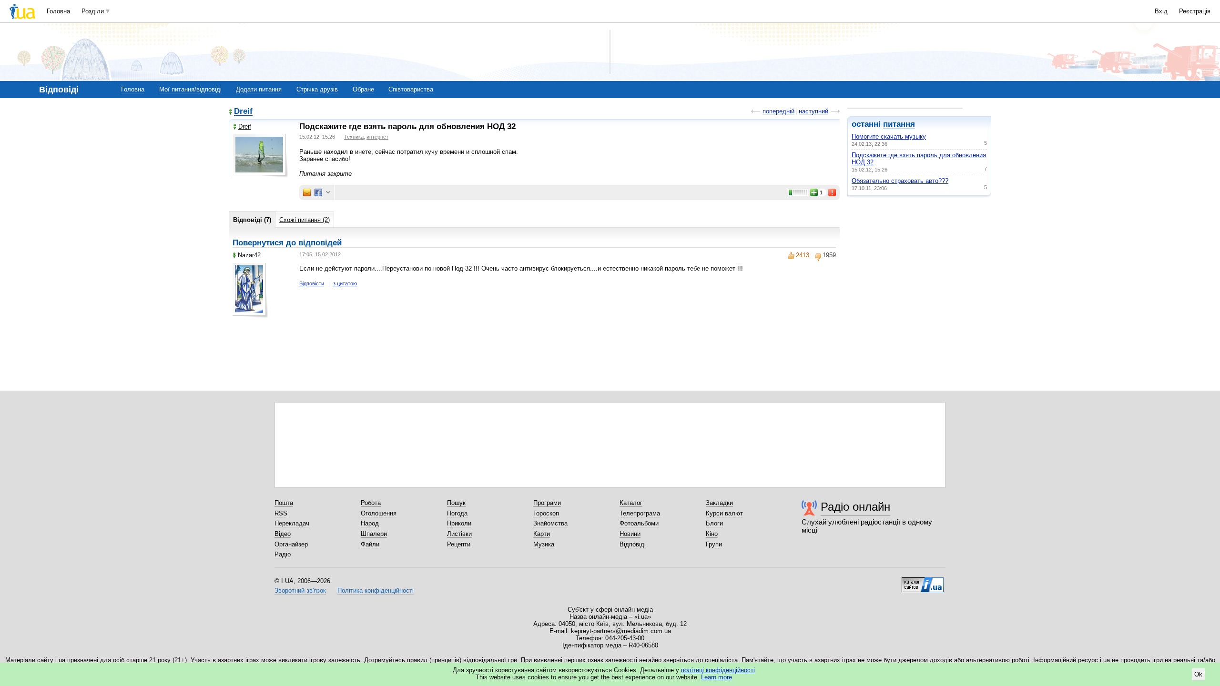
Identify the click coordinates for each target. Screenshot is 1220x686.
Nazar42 (249, 255)
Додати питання (259, 89)
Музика (543, 544)
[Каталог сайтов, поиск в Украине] (923, 581)
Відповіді (633, 544)
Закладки (719, 502)
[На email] (307, 192)
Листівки (459, 533)
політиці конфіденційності (718, 670)
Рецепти (458, 544)
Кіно (712, 533)
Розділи (92, 11)
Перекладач (291, 523)
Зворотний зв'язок (300, 590)
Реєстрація (1194, 11)
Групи (714, 544)
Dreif (243, 112)
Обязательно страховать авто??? (900, 180)
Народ (370, 523)
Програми (547, 502)
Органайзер (291, 544)
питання (899, 124)
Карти (541, 533)
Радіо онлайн (855, 506)
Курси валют (724, 513)
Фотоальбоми (639, 523)
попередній (778, 111)
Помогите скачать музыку (889, 136)
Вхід (1161, 11)
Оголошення (378, 513)
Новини (630, 533)
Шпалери (374, 533)
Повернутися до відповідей (287, 242)
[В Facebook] (318, 192)
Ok (1198, 674)
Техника (354, 137)
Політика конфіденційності (375, 590)
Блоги (714, 523)
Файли (370, 544)
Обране (363, 89)
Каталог (631, 502)
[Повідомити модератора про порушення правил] (832, 192)
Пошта (283, 502)
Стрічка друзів (317, 89)
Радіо (282, 554)
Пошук (456, 502)
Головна (58, 11)
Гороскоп (546, 513)
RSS (280, 513)
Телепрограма (640, 513)
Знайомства (550, 523)
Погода (457, 513)
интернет (377, 137)
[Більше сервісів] (328, 193)
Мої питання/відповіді (190, 89)
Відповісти (311, 283)
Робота (371, 502)
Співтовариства (410, 89)
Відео (282, 533)
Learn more (716, 677)
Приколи (459, 523)
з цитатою (345, 283)
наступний (813, 111)
